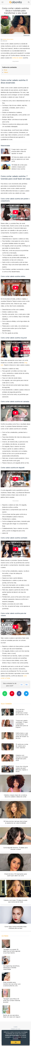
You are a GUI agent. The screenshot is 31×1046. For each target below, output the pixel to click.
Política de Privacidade (12, 1035)
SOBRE (15, 1027)
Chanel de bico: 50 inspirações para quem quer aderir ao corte (15, 874)
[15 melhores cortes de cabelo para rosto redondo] (7, 746)
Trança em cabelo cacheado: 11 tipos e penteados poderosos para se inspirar (22, 724)
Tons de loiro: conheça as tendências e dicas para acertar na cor (22, 712)
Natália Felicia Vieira (8, 39)
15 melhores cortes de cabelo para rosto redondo (22, 745)
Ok (15, 1042)
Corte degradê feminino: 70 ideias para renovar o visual (15, 848)
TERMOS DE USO (15, 1029)
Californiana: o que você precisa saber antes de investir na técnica (22, 735)
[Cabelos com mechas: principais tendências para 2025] (7, 757)
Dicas (5, 70)
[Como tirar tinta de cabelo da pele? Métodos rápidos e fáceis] (7, 769)
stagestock (26, 35)
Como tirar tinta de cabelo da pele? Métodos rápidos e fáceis (22, 769)
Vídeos (6, 72)
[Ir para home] (15, 2)
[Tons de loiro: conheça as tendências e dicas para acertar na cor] (7, 712)
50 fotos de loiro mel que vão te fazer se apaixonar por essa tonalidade (15, 822)
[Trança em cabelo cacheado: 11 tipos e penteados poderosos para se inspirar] (7, 723)
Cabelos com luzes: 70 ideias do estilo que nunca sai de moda (15, 901)
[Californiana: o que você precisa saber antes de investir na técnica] (7, 735)
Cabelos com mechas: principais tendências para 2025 (22, 757)
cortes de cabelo (17, 58)
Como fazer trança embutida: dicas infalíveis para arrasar (15, 927)
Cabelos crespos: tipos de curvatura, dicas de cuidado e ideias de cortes (15, 796)
